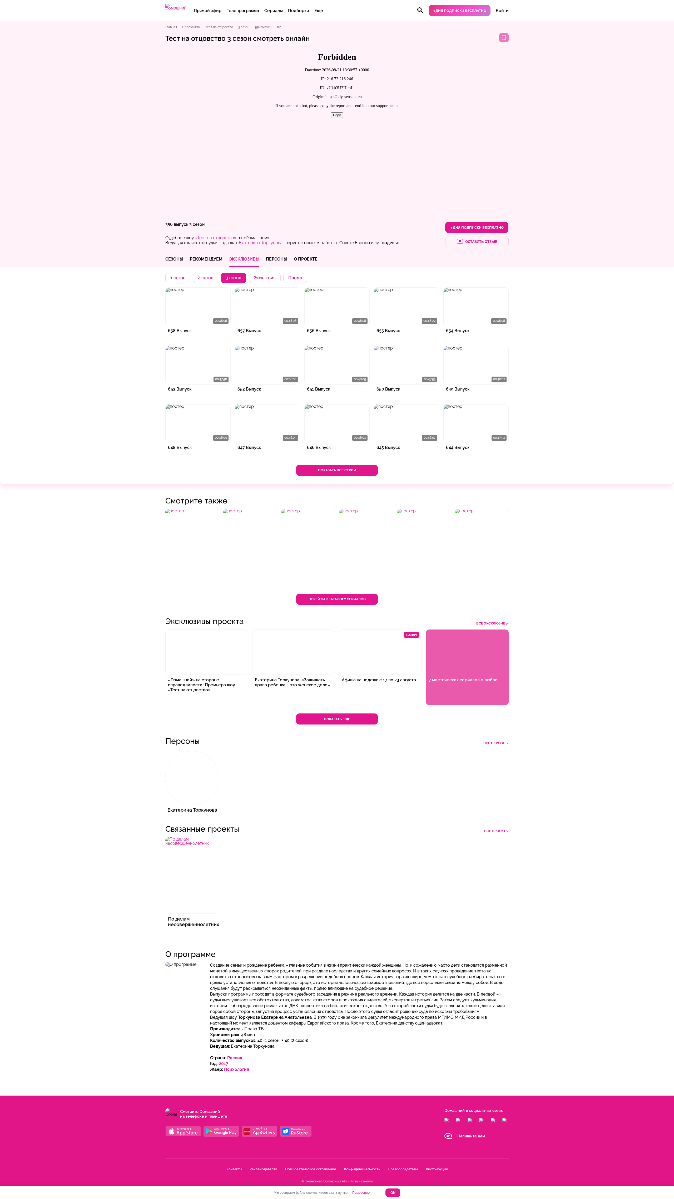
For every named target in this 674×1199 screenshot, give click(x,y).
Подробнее (361, 1192)
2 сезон (205, 277)
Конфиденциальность (362, 1169)
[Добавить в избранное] (504, 37)
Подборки (298, 10)
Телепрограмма (243, 10)
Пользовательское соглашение (310, 1169)
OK (392, 1193)
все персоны (496, 743)
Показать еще (337, 719)
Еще (318, 10)
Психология (236, 1069)
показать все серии (337, 470)
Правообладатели (403, 1169)
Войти (502, 10)
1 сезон (177, 277)
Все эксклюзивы (492, 623)
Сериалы (273, 10)
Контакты (234, 1169)
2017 (223, 1063)
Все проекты (496, 831)
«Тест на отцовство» (215, 237)
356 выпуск (176, 224)
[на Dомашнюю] (175, 8)
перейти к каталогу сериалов (337, 599)
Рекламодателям (263, 1169)
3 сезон (197, 224)
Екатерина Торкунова (261, 242)
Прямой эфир (207, 10)
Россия (234, 1057)
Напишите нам (471, 1136)
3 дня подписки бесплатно (459, 11)
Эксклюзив (265, 277)
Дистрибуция (437, 1169)
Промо (295, 277)
